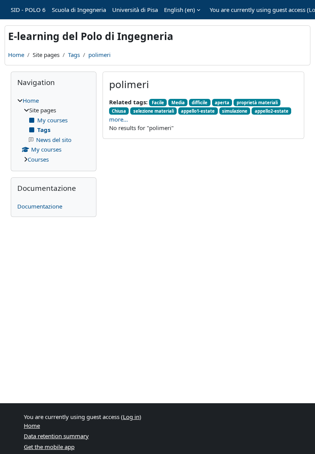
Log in (131, 417)
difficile (199, 102)
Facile (158, 102)
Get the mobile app (49, 447)
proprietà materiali (257, 102)
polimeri (99, 54)
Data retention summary (56, 436)
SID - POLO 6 (28, 9)
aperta (222, 102)
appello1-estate (198, 111)
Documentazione (39, 206)
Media (178, 102)
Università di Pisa (135, 9)
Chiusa (119, 111)
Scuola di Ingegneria (79, 9)
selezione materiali (153, 111)
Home (16, 54)
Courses (38, 159)
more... (118, 119)
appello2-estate (271, 111)
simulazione (234, 111)
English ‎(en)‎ (179, 9)
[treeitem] (53, 130)
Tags (74, 54)
